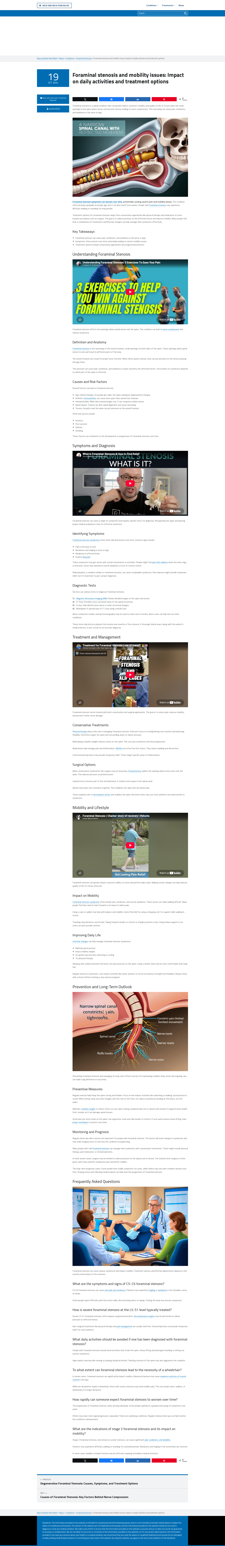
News (181, 5)
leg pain (86, 556)
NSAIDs (119, 748)
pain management (124, 1326)
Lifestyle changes (80, 941)
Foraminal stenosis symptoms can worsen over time (97, 201)
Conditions (151, 5)
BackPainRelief (54, 109)
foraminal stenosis (157, 205)
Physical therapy (80, 731)
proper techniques (80, 1122)
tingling (152, 1290)
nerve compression (171, 329)
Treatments (167, 5)
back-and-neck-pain (50, 98)
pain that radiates (160, 562)
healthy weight (88, 1108)
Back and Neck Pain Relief (55, 5)
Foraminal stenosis (81, 348)
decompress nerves (101, 794)
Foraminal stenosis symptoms (86, 540)
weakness (162, 1290)
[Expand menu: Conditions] (157, 5)
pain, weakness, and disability (157, 1439)
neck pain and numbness (115, 1290)
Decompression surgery (144, 1316)
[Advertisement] (112, 36)
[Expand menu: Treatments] (174, 5)
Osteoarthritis (90, 398)
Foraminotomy (134, 771)
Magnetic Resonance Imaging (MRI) (91, 598)
